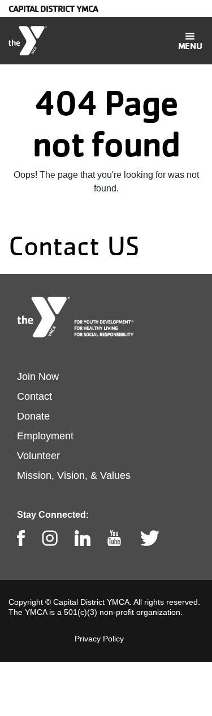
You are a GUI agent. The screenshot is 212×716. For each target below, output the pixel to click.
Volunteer (38, 455)
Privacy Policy (99, 638)
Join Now (38, 376)
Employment (45, 436)
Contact (34, 396)
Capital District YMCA (53, 8)
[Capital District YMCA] (27, 40)
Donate (33, 416)
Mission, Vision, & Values (74, 475)
